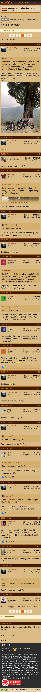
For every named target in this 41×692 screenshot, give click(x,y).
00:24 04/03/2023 (7, 346)
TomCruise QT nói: (10, 185)
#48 (38, 293)
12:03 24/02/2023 (7, 171)
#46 (38, 240)
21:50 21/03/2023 (7, 547)
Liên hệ (4, 648)
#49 (38, 324)
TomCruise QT (8, 25)
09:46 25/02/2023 (7, 240)
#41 (38, 44)
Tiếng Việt (6, 645)
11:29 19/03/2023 (7, 482)
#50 (38, 346)
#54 (38, 422)
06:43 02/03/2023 (7, 293)
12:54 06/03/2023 (7, 405)
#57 (38, 518)
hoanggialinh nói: (10, 580)
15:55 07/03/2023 (7, 449)
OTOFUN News (7, 650)
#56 (38, 482)
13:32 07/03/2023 (7, 422)
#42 (38, 137)
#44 (38, 171)
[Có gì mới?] (34, 2)
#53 (38, 405)
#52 (38, 389)
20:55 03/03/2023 (7, 324)
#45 (38, 211)
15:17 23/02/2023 (7, 137)
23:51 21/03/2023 (7, 566)
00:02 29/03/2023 (7, 595)
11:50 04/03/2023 (7, 372)
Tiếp (29, 35)
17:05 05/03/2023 (7, 389)
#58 (38, 547)
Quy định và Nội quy (15, 648)
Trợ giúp (27, 648)
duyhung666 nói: (10, 307)
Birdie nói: (7, 436)
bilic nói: (7, 58)
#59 (38, 566)
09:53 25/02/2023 (7, 257)
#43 (38, 154)
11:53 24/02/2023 (7, 154)
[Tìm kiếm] (39, 2)
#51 (38, 372)
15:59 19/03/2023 (7, 518)
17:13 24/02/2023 (7, 211)
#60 (38, 595)
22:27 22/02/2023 (7, 44)
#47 (38, 257)
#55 (38, 449)
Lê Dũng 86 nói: (9, 225)
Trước (12, 35)
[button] (2, 2)
